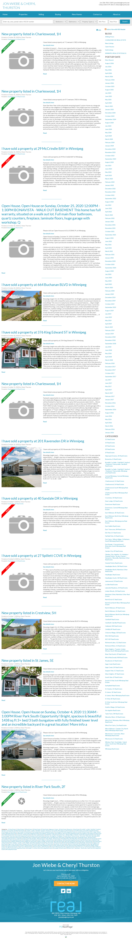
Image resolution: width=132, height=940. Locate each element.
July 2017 (108, 380)
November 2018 (110, 340)
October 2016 (109, 406)
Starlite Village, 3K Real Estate (115, 707)
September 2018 (110, 343)
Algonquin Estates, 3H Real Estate (116, 456)
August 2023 (109, 162)
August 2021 (109, 238)
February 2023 (109, 182)
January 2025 (109, 109)
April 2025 (108, 103)
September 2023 (110, 159)
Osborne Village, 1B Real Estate (115, 633)
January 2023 (109, 185)
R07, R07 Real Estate (112, 639)
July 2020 (108, 274)
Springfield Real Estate (112, 685)
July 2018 (108, 347)
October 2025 (109, 86)
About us (116, 14)
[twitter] (63, 891)
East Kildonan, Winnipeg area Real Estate (90, 833)
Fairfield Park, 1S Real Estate (114, 536)
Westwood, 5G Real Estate (114, 739)
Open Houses (109, 46)
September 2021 (110, 235)
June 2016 (108, 416)
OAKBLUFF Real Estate (112, 629)
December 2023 (110, 149)
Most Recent (109, 60)
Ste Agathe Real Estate (112, 710)
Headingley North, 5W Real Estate (116, 566)
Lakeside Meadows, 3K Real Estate (116, 588)
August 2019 (109, 310)
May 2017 (108, 386)
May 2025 (108, 99)
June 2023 (108, 169)
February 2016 (109, 429)
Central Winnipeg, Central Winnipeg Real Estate (85, 830)
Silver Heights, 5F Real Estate (114, 674)
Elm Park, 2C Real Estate (113, 533)
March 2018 (109, 360)
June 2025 (108, 96)
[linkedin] (69, 891)
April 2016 (108, 423)
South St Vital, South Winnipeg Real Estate (79, 844)
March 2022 (109, 215)
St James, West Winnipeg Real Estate (117, 695)
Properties (23, 14)
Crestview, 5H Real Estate (113, 498)
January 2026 (109, 83)
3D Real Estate (110, 449)
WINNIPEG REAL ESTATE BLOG (115, 53)
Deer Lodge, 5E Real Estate (114, 501)
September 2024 (110, 119)
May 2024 (108, 132)
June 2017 (108, 383)
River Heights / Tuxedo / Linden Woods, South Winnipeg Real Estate (117, 650)
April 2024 (108, 136)
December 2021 (110, 225)
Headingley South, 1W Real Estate (116, 578)
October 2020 (109, 264)
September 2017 (110, 376)
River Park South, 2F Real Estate (115, 654)
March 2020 (109, 287)
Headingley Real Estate (112, 574)
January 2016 (109, 432)
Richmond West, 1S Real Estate (115, 646)
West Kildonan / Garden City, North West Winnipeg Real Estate (116, 729)
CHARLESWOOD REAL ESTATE (115, 40)
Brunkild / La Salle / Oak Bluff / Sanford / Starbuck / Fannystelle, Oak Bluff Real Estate (117, 464)
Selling (41, 14)
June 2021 (108, 241)
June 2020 (108, 277)
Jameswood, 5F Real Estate (114, 581)
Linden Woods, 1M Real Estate (115, 591)
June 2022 (108, 208)
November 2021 (110, 228)
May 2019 (108, 320)
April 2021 (108, 248)
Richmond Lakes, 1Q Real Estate (115, 642)
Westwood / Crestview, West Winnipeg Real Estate (114, 734)
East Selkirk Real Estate (112, 526)
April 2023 (108, 175)
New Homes (77, 14)
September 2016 (110, 409)
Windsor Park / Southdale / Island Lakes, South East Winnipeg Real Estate (116, 743)
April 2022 (108, 212)
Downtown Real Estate (112, 504)
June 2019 (108, 317)
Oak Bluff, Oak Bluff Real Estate (115, 623)
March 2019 (109, 327)
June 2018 (108, 350)
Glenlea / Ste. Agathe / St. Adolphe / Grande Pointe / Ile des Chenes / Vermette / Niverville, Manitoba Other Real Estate (117, 557)
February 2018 (109, 363)
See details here (48, 45)
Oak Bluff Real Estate (112, 619)
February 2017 (109, 396)
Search (125, 21)
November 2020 (110, 261)
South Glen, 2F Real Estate (113, 677)
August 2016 (109, 413)
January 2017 (109, 399)
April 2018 (108, 357)
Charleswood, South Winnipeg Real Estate (43, 832)
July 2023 (108, 165)
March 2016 (109, 426)
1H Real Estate (110, 443)
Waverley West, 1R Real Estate (115, 717)
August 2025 (109, 90)
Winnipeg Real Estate (112, 749)
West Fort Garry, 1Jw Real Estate (116, 725)
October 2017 (109, 373)
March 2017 (109, 393)
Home (5, 14)
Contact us (97, 14)
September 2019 (110, 307)
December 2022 (110, 188)
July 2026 (108, 66)
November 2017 (110, 370)
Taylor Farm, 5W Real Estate (114, 714)
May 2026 (108, 70)
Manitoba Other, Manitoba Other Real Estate (72, 838)
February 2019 (109, 330)
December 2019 (110, 297)
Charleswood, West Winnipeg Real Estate (65, 832)
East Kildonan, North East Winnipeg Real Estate (67, 833)
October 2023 (109, 155)
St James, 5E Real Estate (113, 692)
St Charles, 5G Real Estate (113, 689)
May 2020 (108, 281)
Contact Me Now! (66, 883)
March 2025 (109, 106)
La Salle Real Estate (111, 584)
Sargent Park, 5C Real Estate (114, 671)
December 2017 (110, 366)
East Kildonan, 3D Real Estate (114, 513)
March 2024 (109, 139)
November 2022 (110, 192)
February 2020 (109, 291)
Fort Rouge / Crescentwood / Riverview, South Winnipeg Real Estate (115, 546)
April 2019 (108, 324)
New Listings (109, 43)
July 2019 (108, 314)
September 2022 (110, 198)
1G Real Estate (110, 439)
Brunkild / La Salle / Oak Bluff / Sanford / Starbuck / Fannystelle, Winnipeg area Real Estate (117, 471)
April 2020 (108, 284)
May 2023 (108, 172)
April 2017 (108, 390)
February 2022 (109, 218)
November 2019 (110, 301)
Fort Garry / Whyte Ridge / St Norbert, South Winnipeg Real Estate (117, 540)
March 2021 (109, 251)
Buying (58, 14)
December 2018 (110, 337)
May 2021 (108, 245)
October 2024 (109, 116)
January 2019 (109, 334)
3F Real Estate (109, 452)
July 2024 (108, 126)
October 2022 (109, 195)
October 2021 (109, 231)
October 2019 (109, 304)
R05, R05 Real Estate (112, 636)
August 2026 (109, 63)
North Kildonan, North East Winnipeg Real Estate (67, 840)
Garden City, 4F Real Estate (114, 551)
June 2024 (108, 129)
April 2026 (108, 73)
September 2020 (110, 268)
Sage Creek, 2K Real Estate (114, 667)
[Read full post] (22, 60)
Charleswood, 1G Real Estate (114, 481)
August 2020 (109, 271)
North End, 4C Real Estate (113, 599)
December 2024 (110, 113)
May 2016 (108, 419)
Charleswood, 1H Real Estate (114, 484)
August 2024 (109, 123)
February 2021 (109, 254)
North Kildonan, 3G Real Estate (115, 611)
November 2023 (110, 152)
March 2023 (109, 179)
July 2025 (108, 93)
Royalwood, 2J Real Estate (113, 661)
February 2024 (109, 142)
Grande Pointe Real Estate (113, 563)
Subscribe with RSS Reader (116, 29)
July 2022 (108, 205)
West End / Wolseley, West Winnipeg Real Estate (62, 846)
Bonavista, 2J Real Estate (113, 459)
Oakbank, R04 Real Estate (113, 626)
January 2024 (109, 146)
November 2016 (110, 403)
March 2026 (109, 76)
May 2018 (108, 353)
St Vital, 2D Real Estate (112, 699)
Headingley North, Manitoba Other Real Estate (53, 837)
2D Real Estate (110, 446)
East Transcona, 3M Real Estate (115, 529)
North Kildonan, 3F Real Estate (115, 608)
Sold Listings (109, 50)
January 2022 (109, 221)
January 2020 (109, 294)
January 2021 (109, 258)
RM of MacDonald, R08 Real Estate (116, 657)
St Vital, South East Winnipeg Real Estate (75, 845)
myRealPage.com (66, 927)
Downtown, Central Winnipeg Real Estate (28, 833)
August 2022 (109, 202)
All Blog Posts (109, 37)
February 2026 (109, 80)
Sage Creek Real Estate (112, 664)
